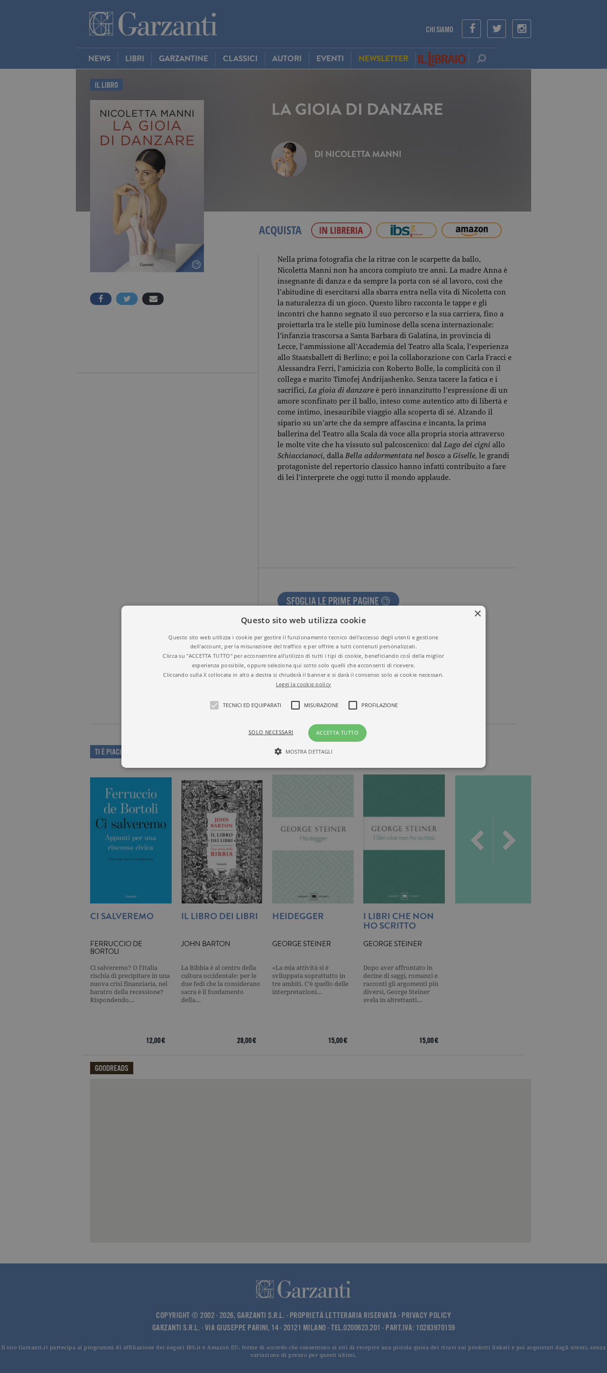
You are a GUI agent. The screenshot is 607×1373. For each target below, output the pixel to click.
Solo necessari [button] (271, 732)
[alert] (303, 686)
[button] (303, 686)
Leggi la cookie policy (303, 683)
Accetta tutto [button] (337, 732)
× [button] (477, 613)
